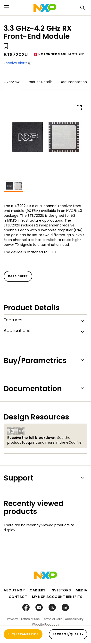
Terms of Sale (52, 619)
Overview (11, 81)
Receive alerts (15, 63)
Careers (38, 590)
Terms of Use (30, 619)
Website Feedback (45, 624)
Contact (18, 596)
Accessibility (74, 619)
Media (81, 590)
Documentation (73, 81)
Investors (60, 590)
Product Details (39, 81)
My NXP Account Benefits (57, 596)
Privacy (12, 619)
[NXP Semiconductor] (44, 7)
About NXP (14, 590)
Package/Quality (68, 634)
